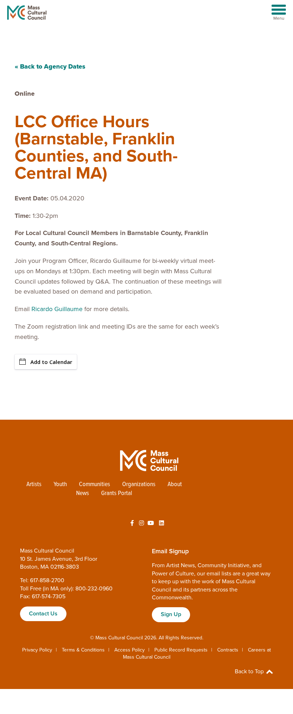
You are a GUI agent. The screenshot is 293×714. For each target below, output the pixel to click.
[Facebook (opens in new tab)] (132, 523)
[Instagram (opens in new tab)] (141, 523)
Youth (60, 484)
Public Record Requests (181, 650)
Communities (94, 484)
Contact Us (43, 613)
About (175, 484)
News (82, 493)
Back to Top (250, 671)
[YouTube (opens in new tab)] (151, 523)
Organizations (138, 484)
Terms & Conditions (83, 650)
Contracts (227, 650)
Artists (33, 484)
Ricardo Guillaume (56, 309)
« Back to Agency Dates (50, 66)
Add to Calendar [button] (51, 361)
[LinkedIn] (161, 523)
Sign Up (171, 614)
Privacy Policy (37, 650)
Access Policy (129, 650)
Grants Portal (116, 493)
